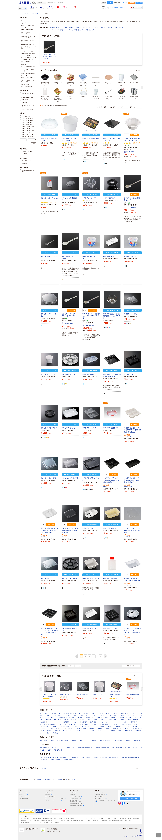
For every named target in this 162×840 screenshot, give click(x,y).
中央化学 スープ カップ (48, 374)
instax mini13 (48, 779)
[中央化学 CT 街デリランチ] (49, 413)
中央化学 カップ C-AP (89, 198)
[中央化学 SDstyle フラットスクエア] (112, 123)
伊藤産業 (101, 726)
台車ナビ (63, 820)
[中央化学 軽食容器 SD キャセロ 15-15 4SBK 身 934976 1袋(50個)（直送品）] (112, 463)
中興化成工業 (54, 740)
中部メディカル (84, 740)
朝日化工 (110, 726)
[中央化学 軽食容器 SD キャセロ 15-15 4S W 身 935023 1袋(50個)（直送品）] (132, 413)
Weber (72, 730)
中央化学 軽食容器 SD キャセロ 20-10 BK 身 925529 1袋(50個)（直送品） (132, 480)
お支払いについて (23, 796)
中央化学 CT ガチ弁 (130, 374)
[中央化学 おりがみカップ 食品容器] (49, 123)
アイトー (100, 728)
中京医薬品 (137, 740)
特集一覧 (57, 822)
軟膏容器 (39, 779)
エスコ (58, 722)
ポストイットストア (25, 822)
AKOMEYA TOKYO (66, 733)
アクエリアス (74, 779)
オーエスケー (95, 724)
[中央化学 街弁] (49, 563)
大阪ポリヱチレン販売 (127, 724)
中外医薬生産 (118, 740)
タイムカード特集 (58, 818)
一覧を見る (43, 768)
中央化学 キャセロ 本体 (110, 628)
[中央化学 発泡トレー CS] (112, 241)
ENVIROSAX (116, 722)
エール (128, 726)
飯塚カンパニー (113, 719)
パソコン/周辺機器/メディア (84, 748)
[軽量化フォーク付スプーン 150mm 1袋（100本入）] (70, 299)
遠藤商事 (84, 722)
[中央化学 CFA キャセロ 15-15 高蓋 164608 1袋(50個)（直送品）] (132, 513)
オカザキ (53, 726)
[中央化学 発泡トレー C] (91, 613)
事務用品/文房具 (44, 748)
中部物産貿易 (64, 740)
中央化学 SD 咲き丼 (109, 198)
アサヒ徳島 (71, 717)
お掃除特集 (135, 818)
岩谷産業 (56, 719)
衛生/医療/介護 (58, 750)
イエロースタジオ (67, 719)
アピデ (94, 726)
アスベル (123, 713)
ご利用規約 (72, 794)
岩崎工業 (48, 719)
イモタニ (103, 719)
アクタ (124, 728)
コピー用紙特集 (24, 818)
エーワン (50, 722)
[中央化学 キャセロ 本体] (112, 613)
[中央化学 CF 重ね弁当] (70, 413)
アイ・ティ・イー (85, 726)
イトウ (95, 719)
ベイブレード (59, 779)
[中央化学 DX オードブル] (70, 359)
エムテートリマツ (74, 724)
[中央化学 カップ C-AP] (91, 183)
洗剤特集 (23, 820)
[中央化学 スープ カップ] (49, 359)
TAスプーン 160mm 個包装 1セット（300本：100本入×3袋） (91, 316)
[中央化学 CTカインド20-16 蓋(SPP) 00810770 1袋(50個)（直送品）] (70, 513)
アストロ (47, 733)
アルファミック (58, 715)
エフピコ (125, 722)
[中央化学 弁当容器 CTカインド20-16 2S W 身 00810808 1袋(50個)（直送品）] (49, 513)
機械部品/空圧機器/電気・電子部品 (130, 757)
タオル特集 (36, 820)
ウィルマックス (47, 730)
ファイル (54, 748)
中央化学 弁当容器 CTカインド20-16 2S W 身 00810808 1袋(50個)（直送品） (49, 530)
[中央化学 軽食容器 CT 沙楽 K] (91, 463)
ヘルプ (125, 2)
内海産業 (55, 733)
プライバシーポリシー (75, 796)
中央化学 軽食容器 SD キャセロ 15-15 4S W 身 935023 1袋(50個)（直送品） (132, 430)
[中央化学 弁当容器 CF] (112, 513)
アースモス (70, 728)
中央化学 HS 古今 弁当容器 (70, 478)
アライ (62, 728)
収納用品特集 (104, 820)
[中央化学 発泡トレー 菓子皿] (91, 563)
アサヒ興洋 (93, 715)
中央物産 (94, 740)
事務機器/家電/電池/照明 (102, 748)
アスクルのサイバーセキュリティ (53, 800)
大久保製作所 (119, 726)
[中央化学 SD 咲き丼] (112, 183)
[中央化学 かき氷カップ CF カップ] (91, 241)
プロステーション (128, 436)
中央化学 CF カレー (88, 528)
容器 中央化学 (89, 30)
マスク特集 (87, 820)
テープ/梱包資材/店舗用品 (47, 757)
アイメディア (112, 715)
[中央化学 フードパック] (91, 413)
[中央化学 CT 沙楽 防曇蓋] (49, 463)
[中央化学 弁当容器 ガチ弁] (91, 123)
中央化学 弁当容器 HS (89, 374)
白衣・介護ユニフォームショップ (124, 820)
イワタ (92, 730)
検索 (110, 2)
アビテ (107, 728)
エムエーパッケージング (135, 728)
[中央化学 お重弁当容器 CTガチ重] (70, 613)
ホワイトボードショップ (79, 818)
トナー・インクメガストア (35, 818)
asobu (85, 730)
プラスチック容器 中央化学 (115, 27)
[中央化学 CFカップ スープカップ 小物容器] (70, 123)
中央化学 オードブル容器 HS (70, 578)
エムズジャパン (52, 724)
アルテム (122, 715)
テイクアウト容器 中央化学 (75, 30)
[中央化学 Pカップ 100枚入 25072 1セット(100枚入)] (132, 123)
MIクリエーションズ (116, 730)
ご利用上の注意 (73, 800)
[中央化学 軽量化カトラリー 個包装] (70, 241)
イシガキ (105, 717)
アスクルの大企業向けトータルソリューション (105, 801)
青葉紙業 (80, 717)
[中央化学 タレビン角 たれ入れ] (49, 183)
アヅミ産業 (62, 717)
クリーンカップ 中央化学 (57, 30)
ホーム (21, 13)
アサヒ (76, 715)
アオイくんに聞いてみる (130, 798)
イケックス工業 (53, 728)
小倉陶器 (57, 730)
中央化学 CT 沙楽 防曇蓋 (48, 478)
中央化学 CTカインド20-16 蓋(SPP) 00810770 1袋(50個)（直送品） (70, 530)
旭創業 (49, 715)
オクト (76, 733)
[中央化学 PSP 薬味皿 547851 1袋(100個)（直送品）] (132, 563)
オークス (45, 726)
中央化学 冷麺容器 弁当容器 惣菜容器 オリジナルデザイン (111, 316)
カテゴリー (22, 8)
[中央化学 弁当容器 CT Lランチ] (70, 183)
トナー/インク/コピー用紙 (67, 748)
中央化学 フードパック (89, 428)
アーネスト (84, 715)
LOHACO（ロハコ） (99, 793)
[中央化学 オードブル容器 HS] (70, 563)
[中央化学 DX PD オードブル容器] (49, 299)
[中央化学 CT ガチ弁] (132, 359)
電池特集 (50, 818)
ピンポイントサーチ (48, 822)
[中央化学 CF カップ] (132, 241)
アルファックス (51, 717)
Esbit (106, 730)
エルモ (65, 730)
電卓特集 (45, 818)
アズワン (131, 713)
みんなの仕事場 (98, 796)
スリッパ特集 (29, 820)
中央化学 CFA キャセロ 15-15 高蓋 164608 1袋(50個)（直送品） (132, 530)
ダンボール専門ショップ (46, 820)
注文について (22, 793)
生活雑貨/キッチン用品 (131, 748)
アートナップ (43, 713)
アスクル (115, 713)
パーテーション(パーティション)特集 (94, 818)
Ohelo (78, 730)
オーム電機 (114, 724)
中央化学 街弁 (45, 578)
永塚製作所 (134, 722)
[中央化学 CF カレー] (91, 513)
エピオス (74, 726)
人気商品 (64, 113)
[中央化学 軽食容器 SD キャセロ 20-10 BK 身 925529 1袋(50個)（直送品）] (132, 463)
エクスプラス (128, 730)
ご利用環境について (74, 798)
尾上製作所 (85, 724)
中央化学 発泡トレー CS (110, 256)
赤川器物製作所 (68, 713)
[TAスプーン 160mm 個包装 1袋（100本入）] (132, 183)
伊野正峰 (92, 728)
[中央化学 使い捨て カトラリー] (49, 241)
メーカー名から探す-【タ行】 (31, 13)
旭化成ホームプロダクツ (89, 713)
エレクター (76, 722)
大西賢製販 (105, 724)
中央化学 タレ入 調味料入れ (111, 578)
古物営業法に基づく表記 (75, 802)
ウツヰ (122, 719)
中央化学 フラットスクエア (83, 27)
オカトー (138, 724)
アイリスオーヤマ (55, 713)
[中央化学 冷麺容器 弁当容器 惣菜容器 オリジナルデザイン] (112, 299)
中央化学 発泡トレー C (89, 628)
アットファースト (81, 728)
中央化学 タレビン (55, 27)
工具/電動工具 (74, 757)
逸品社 (77, 719)
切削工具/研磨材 (86, 757)
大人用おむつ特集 (95, 820)
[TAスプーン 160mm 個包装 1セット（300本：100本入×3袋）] (91, 299)
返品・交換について (23, 798)
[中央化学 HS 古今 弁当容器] (70, 463)
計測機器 (96, 757)
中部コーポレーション (106, 740)
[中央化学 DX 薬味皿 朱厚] (112, 413)
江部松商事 (66, 722)
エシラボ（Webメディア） (100, 798)
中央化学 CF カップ (130, 256)
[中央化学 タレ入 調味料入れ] (112, 563)
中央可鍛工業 (43, 740)
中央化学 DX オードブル (69, 374)
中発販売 (128, 740)
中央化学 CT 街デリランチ (49, 428)
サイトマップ (73, 793)
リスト (99, 107)
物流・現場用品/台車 (62, 757)
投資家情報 (47, 794)
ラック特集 (113, 818)
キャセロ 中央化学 (99, 27)
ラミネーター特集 (68, 818)
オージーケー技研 (64, 726)
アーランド (116, 728)
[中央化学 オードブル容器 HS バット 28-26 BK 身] (112, 359)
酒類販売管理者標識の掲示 (76, 803)
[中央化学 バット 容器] (132, 299)
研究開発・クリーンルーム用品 (110, 757)
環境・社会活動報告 (49, 796)
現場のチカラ (56, 820)
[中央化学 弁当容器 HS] (91, 359)
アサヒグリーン (90, 717)
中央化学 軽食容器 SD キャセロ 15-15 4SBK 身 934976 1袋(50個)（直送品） (111, 480)
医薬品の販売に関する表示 (76, 805)
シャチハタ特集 (112, 820)
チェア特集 (107, 818)
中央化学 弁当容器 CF (110, 528)
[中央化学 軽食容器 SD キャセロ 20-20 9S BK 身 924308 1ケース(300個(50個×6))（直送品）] (49, 613)
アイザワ (68, 715)
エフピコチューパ (104, 722)
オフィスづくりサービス (37, 822)
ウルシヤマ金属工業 (133, 719)
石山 (83, 719)
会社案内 (47, 793)
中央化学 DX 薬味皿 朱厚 (110, 428)
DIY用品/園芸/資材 (69, 759)
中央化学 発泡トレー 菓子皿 (90, 578)
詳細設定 (104, 2)
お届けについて (22, 794)
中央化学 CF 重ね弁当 (68, 428)
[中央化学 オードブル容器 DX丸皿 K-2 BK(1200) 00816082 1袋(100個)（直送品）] (132, 613)
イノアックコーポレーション (126, 717)
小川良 (99, 730)
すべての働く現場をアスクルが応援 (75, 820)
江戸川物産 (93, 722)
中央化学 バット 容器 (130, 314)
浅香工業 (77, 713)
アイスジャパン (132, 715)
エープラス (63, 724)
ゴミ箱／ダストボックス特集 (124, 818)
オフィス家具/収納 (117, 748)
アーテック (103, 715)
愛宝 (98, 717)
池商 (89, 719)
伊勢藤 (113, 717)
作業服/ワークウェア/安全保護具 (51, 759)
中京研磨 (74, 740)
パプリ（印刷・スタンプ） (100, 794)
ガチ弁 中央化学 (68, 27)
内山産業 (42, 722)
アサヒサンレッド (104, 713)
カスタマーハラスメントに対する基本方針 (55, 798)
